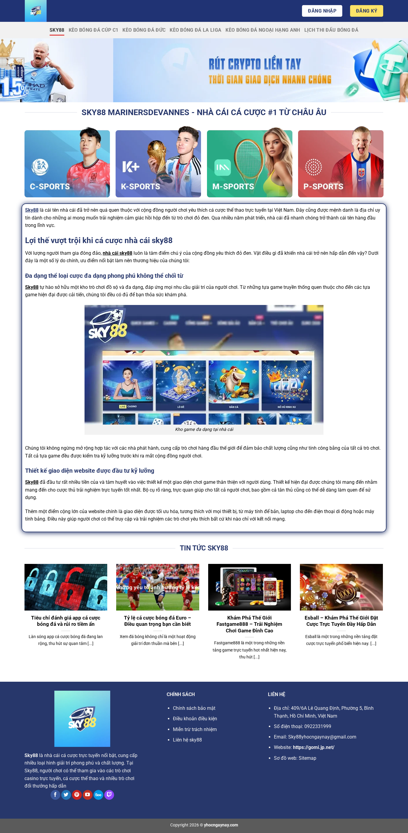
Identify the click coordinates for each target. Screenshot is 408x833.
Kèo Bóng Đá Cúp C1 (94, 30)
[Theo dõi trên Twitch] (109, 795)
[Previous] (23, 619)
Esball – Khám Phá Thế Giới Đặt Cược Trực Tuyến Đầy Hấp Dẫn (341, 621)
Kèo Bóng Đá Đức (143, 30)
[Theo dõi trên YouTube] (88, 795)
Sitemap (307, 758)
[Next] (384, 619)
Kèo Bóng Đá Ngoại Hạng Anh (263, 30)
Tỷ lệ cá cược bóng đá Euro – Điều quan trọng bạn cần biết (157, 621)
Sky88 (57, 30)
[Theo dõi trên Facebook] (55, 795)
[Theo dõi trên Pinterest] (77, 795)
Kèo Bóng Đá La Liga (195, 30)
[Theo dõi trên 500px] (98, 795)
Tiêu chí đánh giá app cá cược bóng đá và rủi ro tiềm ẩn (65, 621)
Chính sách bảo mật (194, 708)
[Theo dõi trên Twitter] (66, 795)
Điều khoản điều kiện (195, 718)
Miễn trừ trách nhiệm (195, 729)
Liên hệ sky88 (187, 740)
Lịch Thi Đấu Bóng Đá (331, 30)
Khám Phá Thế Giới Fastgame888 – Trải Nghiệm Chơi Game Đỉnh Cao (249, 624)
